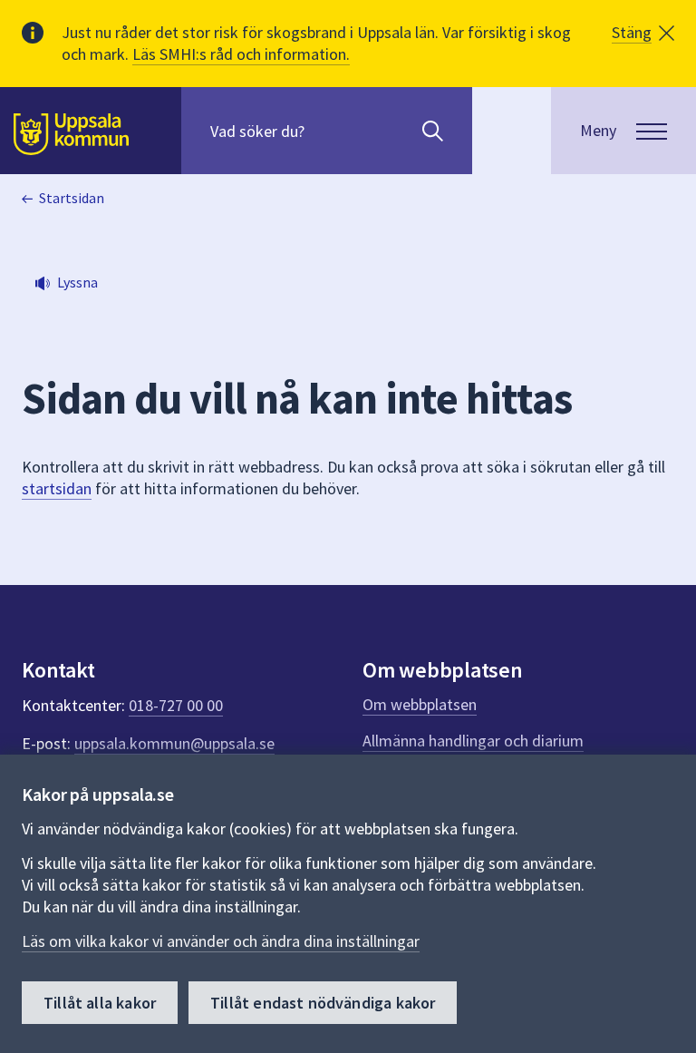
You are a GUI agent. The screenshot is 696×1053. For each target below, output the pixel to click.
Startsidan (71, 198)
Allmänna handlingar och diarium (473, 740)
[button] (643, 33)
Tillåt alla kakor (100, 1002)
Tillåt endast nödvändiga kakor (322, 1002)
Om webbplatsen (419, 704)
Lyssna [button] (77, 282)
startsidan (57, 488)
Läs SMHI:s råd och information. (241, 54)
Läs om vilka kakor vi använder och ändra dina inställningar (221, 941)
